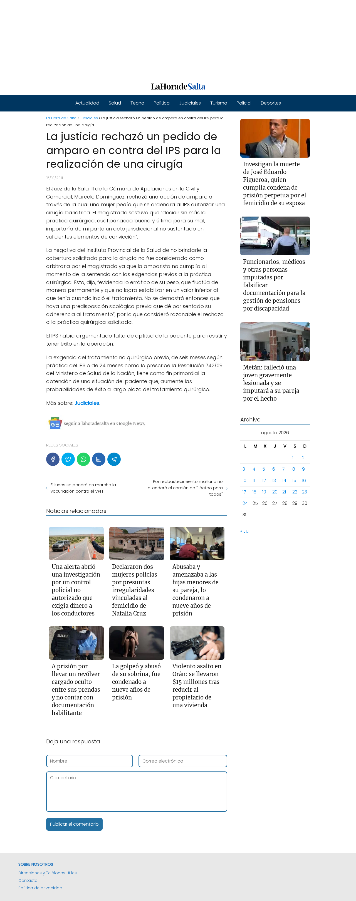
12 (264, 481)
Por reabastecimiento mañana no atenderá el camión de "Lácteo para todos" (185, 487)
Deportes (271, 103)
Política (162, 103)
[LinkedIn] (98, 459)
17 (244, 492)
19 (264, 492)
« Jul (244, 531)
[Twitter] (68, 459)
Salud (115, 103)
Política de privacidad (40, 888)
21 (284, 492)
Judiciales (190, 103)
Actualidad (87, 103)
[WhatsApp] (83, 459)
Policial (244, 103)
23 (304, 492)
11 (254, 481)
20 (275, 492)
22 (294, 492)
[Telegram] (114, 459)
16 (304, 481)
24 (245, 503)
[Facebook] (53, 459)
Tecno (137, 103)
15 (294, 481)
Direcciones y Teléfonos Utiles (47, 873)
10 (244, 481)
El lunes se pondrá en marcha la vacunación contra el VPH (83, 488)
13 (274, 481)
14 (284, 481)
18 (254, 492)
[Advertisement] (167, 39)
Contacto (28, 880)
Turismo (218, 103)
